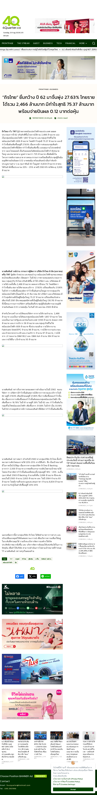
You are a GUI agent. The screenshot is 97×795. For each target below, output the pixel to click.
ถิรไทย (24, 559)
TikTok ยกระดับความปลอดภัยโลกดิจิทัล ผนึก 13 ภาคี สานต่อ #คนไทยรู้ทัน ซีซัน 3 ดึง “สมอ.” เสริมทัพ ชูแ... (87, 514)
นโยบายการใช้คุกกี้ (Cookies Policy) (66, 782)
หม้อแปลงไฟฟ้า (7, 562)
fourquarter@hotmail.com (18, 785)
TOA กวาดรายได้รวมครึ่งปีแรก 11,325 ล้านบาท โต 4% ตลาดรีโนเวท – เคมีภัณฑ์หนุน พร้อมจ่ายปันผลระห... (89, 749)
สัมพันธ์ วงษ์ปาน (46, 559)
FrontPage (43, 89)
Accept (73, 789)
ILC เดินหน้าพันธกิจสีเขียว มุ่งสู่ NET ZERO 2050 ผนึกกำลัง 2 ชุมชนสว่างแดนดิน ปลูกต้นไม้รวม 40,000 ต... (86, 498)
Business (54, 89)
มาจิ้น (37, 559)
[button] (93, 43)
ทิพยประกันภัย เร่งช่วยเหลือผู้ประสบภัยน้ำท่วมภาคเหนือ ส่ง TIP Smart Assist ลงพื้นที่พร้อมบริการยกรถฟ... (81, 461)
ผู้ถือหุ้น (31, 559)
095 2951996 (10, 788)
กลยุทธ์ (17, 559)
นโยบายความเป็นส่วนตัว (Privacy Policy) (68, 779)
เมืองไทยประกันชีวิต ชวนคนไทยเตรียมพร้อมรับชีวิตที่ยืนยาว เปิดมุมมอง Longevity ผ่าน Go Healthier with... (87, 531)
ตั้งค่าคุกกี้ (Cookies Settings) (64, 784)
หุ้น (16, 562)
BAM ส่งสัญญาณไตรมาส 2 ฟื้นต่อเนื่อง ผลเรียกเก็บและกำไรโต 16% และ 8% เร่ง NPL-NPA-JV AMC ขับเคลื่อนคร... (87, 548)
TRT (11, 559)
